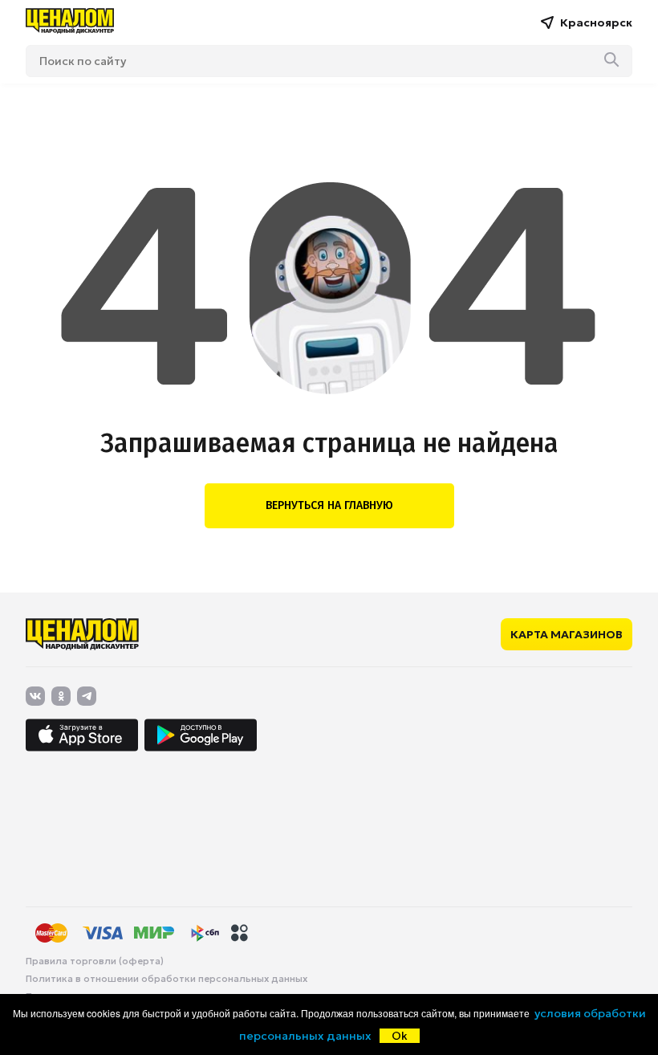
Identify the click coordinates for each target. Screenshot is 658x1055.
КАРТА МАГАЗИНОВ (566, 634)
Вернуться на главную (329, 505)
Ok (400, 1036)
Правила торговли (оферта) (95, 961)
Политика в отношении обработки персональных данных (166, 978)
